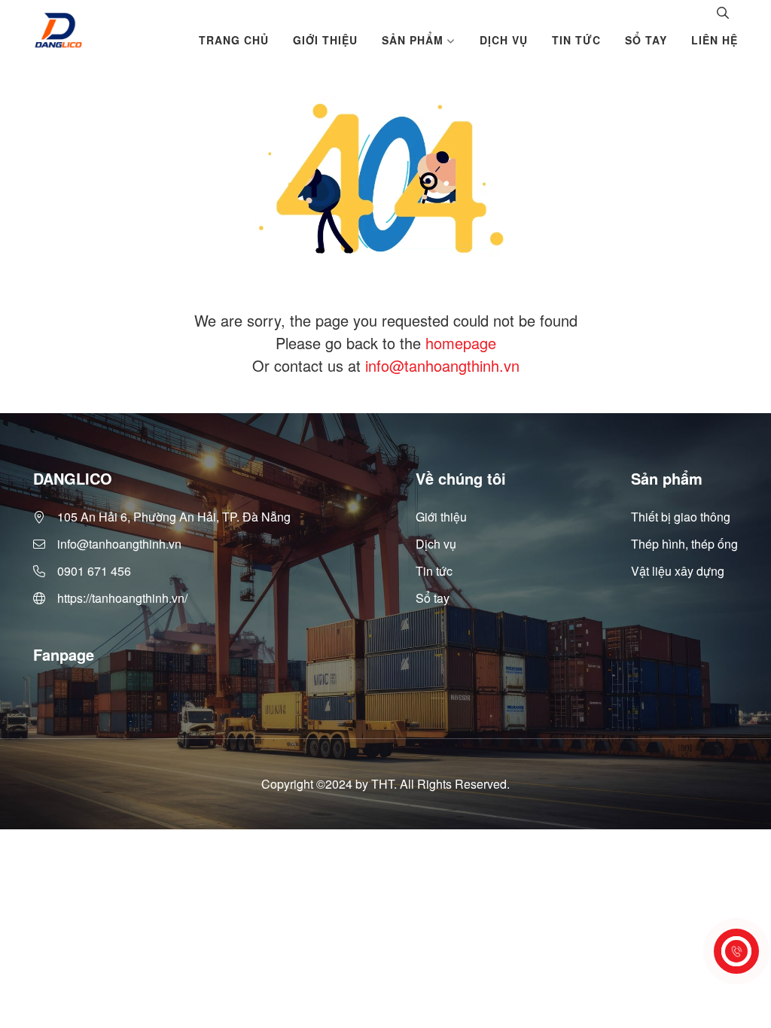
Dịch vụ (504, 39)
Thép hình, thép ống (684, 543)
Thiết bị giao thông (680, 516)
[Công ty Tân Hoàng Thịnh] (58, 31)
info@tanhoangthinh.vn (442, 365)
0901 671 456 (94, 570)
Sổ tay (646, 39)
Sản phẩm (412, 39)
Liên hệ (714, 39)
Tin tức (576, 39)
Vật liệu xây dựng (677, 570)
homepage (460, 343)
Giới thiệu (325, 39)
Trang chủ (234, 39)
